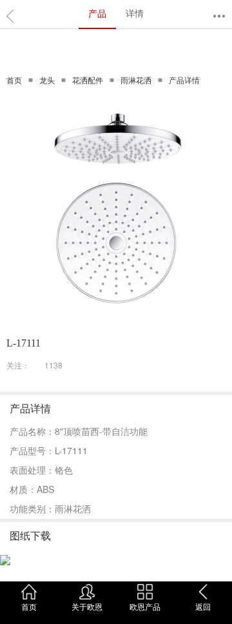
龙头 (47, 80)
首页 (14, 80)
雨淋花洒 (136, 80)
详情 (135, 12)
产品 (97, 12)
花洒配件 (87, 80)
